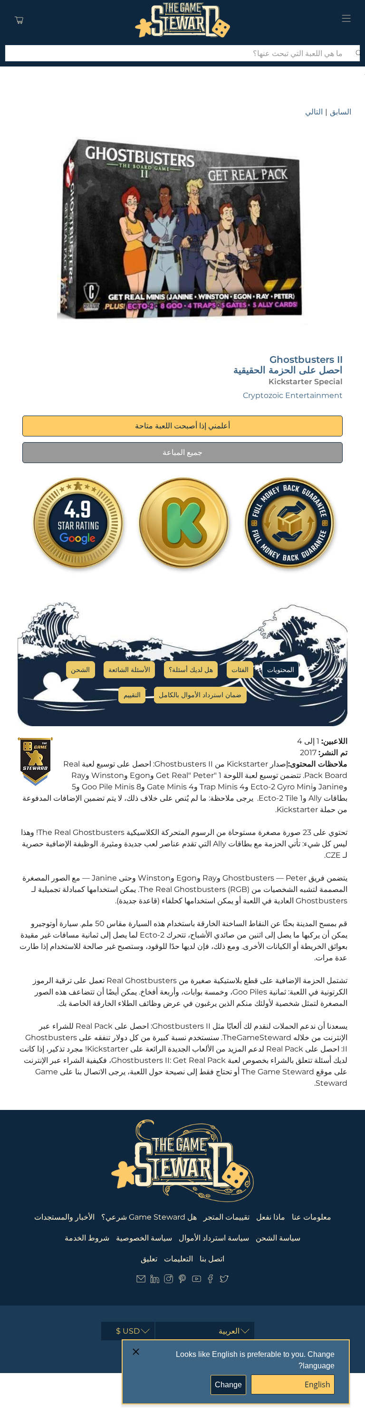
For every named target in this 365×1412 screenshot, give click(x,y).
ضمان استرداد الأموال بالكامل (200, 695)
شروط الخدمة (87, 1237)
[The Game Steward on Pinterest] (182, 1280)
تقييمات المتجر (226, 1217)
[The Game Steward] (182, 20)
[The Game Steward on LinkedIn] (154, 1280)
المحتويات (280, 669)
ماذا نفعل (270, 1217)
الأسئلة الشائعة (129, 669)
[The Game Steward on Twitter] (224, 1280)
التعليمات (178, 1258)
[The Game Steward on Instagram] (168, 1280)
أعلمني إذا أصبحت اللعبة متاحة (182, 425)
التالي (314, 111)
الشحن (80, 669)
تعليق (149, 1258)
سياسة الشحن (278, 1237)
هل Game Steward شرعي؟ (149, 1217)
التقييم (132, 695)
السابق (340, 111)
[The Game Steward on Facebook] (210, 1280)
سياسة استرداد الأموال (214, 1237)
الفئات (240, 669)
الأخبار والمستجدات (64, 1217)
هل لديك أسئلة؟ (191, 669)
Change (228, 1385)
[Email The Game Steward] (140, 1280)
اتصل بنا (212, 1258)
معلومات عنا (311, 1217)
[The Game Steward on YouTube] (196, 1280)
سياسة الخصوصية (144, 1237)
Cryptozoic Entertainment (293, 395)
